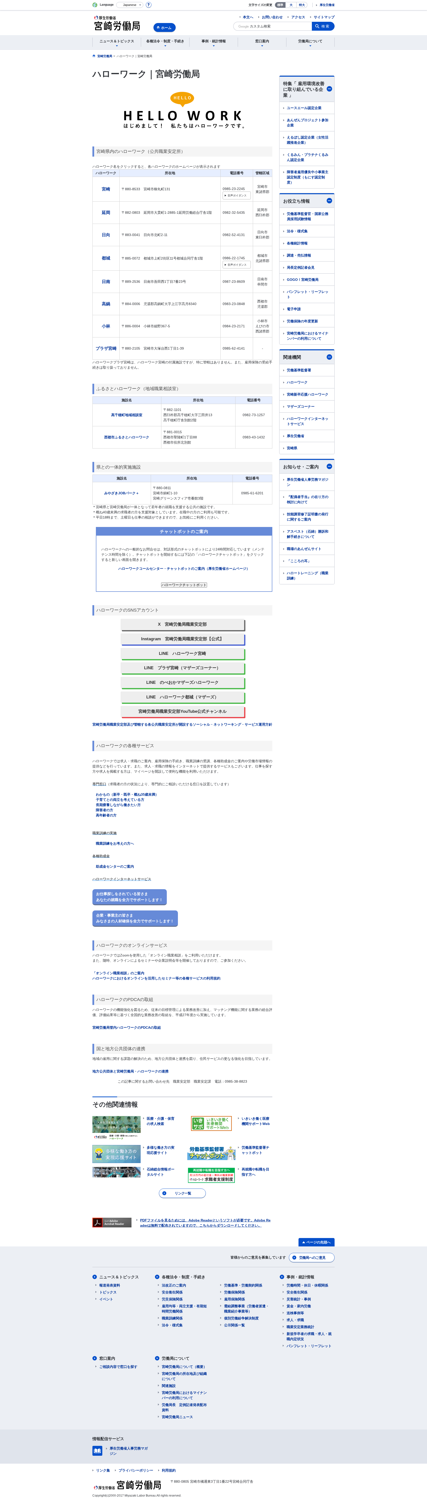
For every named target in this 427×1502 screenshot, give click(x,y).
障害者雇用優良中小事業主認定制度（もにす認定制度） (307, 177)
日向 (106, 235)
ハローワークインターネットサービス (307, 421)
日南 (106, 281)
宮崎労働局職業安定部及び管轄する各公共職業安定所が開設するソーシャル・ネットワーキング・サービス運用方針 (182, 724)
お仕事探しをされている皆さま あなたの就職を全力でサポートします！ (129, 897)
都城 (106, 258)
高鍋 (106, 304)
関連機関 (292, 357)
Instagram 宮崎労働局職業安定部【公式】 (182, 639)
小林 (106, 326)
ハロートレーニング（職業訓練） (307, 575)
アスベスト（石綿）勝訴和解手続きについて (307, 534)
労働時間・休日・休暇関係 (307, 1285)
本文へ (248, 17)
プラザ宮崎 (106, 348)
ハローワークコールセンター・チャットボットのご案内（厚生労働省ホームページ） (184, 569)
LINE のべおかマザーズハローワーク (182, 682)
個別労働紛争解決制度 (241, 1318)
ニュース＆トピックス (119, 1277)
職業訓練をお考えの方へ (115, 843)
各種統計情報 (297, 243)
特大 (302, 5)
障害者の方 (104, 810)
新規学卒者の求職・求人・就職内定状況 (309, 1336)
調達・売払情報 (299, 255)
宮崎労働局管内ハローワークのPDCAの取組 (126, 1027)
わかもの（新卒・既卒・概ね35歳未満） (127, 794)
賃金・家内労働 (299, 1306)
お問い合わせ (272, 17)
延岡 (106, 212)
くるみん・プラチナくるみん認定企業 (307, 157)
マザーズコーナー (301, 406)
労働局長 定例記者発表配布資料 (184, 1407)
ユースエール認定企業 (304, 108)
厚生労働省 (327, 5)
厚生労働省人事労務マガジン (307, 482)
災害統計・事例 (299, 1299)
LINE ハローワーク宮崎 (182, 653)
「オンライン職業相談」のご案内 (118, 973)
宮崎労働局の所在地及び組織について (184, 1376)
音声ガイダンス (237, 195)
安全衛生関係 (172, 1292)
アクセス (298, 17)
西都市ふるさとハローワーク (126, 437)
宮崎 (106, 189)
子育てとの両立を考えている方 (120, 800)
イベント (106, 1299)
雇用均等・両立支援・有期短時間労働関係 (184, 1308)
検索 (325, 26)
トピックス (108, 1292)
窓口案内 (107, 1358)
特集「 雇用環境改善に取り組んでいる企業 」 (303, 89)
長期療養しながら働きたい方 (118, 805)
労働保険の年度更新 (302, 321)
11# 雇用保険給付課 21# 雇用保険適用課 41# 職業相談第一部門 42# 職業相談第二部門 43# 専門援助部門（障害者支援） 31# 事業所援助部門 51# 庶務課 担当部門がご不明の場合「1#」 (236, 196)
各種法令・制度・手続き (183, 1277)
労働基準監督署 (299, 370)
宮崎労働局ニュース (177, 1417)
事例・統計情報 (300, 1277)
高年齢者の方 (106, 815)
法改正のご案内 (174, 1285)
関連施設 (169, 1386)
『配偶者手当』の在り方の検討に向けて (307, 499)
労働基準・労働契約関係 (243, 1285)
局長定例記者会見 (301, 267)
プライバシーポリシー (136, 1470)
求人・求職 (295, 1320)
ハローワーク (297, 382)
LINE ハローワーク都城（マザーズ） (182, 697)
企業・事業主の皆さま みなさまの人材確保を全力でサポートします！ (135, 918)
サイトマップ (324, 17)
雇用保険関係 (234, 1299)
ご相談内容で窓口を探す (118, 1367)
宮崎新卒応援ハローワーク (307, 394)
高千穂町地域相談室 (126, 415)
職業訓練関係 (172, 1318)
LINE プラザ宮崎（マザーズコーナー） (182, 668)
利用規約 (169, 1470)
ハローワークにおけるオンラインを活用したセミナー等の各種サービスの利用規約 (156, 978)
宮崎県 (292, 448)
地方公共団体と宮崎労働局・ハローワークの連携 (130, 1071)
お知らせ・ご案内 (301, 466)
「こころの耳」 (299, 561)
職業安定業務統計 (300, 1327)
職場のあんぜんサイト (304, 549)
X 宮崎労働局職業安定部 (182, 624)
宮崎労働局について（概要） (184, 1367)
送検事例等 (295, 1313)
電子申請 (294, 309)
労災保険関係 (172, 1299)
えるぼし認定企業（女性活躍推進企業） (307, 139)
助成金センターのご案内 (115, 866)
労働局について (176, 1358)
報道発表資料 (109, 1285)
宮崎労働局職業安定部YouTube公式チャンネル (182, 711)
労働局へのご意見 (312, 1258)
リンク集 (103, 1470)
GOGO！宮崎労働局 (303, 280)
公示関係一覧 (234, 1325)
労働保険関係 (234, 1292)
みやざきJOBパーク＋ (121, 493)
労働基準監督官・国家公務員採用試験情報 (307, 216)
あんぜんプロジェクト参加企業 (307, 122)
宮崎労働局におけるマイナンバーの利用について (307, 335)
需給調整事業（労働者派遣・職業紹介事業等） (246, 1308)
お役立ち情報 (296, 201)
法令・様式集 (297, 231)
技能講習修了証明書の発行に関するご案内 (307, 516)
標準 (280, 5)
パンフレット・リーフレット (307, 294)
